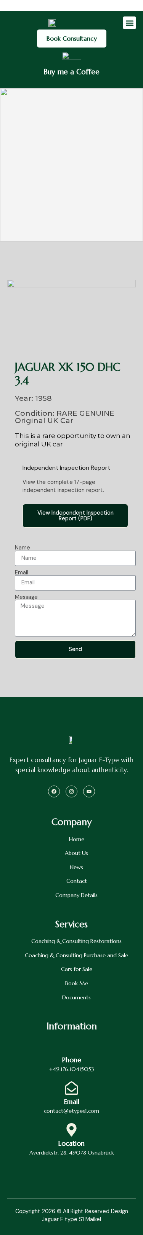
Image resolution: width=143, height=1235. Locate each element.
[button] (129, 22)
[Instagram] (71, 791)
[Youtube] (89, 791)
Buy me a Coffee (71, 71)
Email (21, 572)
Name (22, 547)
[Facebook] (54, 791)
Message (26, 597)
